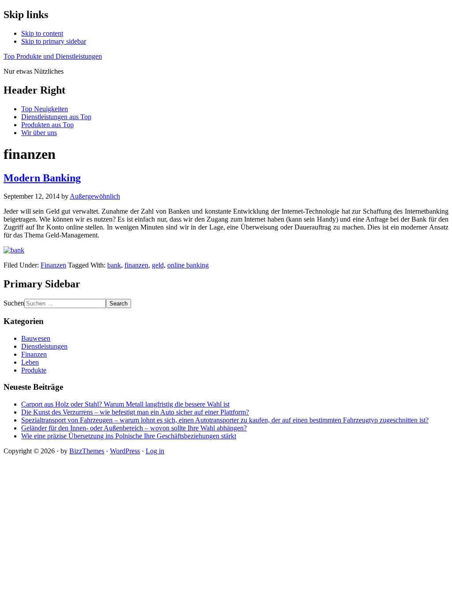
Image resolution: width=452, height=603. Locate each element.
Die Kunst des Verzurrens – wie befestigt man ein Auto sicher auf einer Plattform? (135, 412)
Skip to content (42, 33)
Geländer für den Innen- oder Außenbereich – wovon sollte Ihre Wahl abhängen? (134, 428)
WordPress (125, 451)
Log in (155, 451)
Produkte (33, 370)
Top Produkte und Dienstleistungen (53, 56)
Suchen (14, 303)
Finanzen (53, 265)
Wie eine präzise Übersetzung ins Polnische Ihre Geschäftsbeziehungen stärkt (128, 436)
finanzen (136, 265)
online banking (188, 265)
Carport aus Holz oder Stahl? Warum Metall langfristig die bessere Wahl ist (125, 404)
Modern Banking (42, 178)
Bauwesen (35, 338)
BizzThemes (86, 451)
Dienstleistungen (44, 346)
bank (114, 265)
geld (158, 265)
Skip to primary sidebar (53, 41)
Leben (30, 362)
